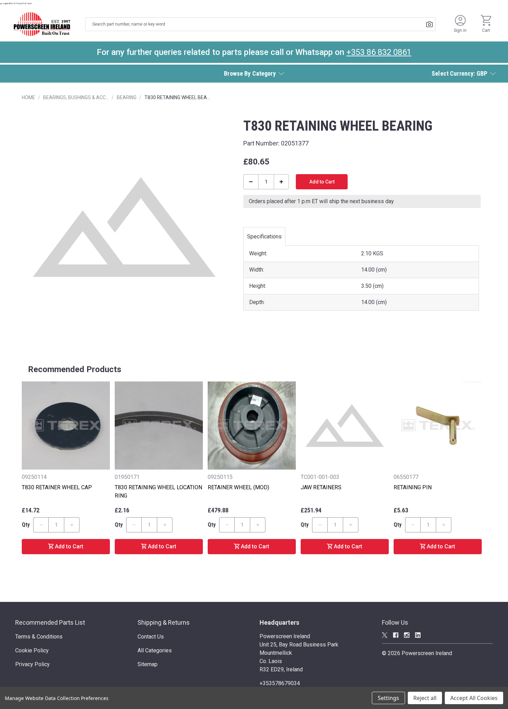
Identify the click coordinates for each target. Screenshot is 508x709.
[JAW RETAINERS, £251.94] (345, 425)
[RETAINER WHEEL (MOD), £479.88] (252, 425)
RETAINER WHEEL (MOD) (238, 487)
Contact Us (151, 636)
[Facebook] (395, 635)
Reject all (424, 698)
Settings (388, 698)
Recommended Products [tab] (74, 369)
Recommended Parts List (50, 622)
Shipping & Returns (164, 622)
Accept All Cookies (474, 698)
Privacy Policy (32, 664)
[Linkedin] (418, 635)
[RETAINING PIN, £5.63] (438, 425)
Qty (26, 524)
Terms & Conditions (39, 636)
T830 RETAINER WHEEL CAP (57, 487)
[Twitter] (384, 635)
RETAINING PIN (413, 487)
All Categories (155, 650)
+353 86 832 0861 (378, 52)
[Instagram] (407, 635)
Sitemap (148, 664)
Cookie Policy (32, 650)
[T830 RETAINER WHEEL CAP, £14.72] (66, 425)
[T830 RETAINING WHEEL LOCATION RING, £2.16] (159, 425)
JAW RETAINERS (321, 487)
